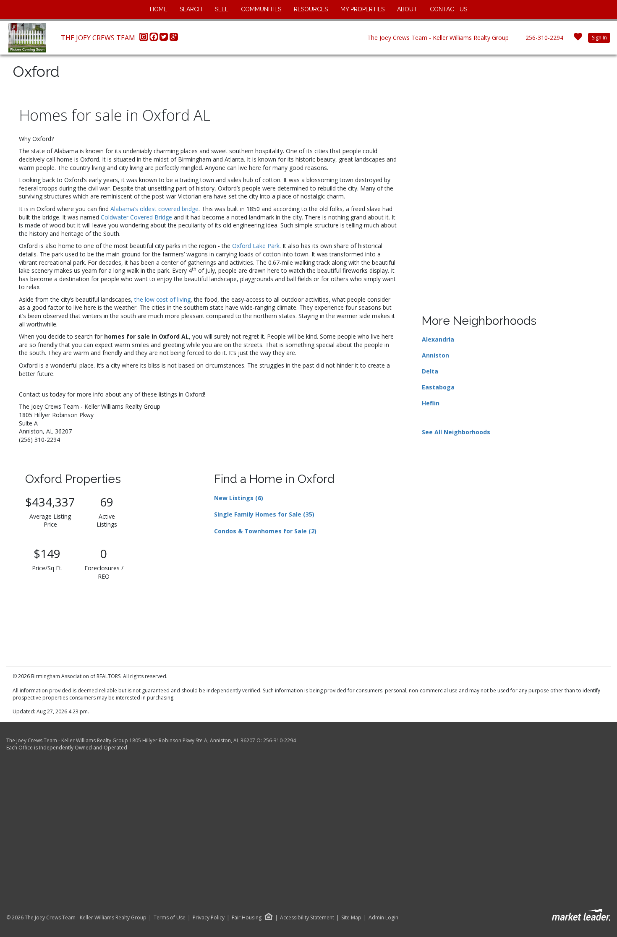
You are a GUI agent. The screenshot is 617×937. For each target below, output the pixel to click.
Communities (261, 9)
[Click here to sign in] (578, 39)
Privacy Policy (209, 917)
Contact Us (448, 9)
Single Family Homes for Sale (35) (264, 514)
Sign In (599, 37)
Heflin (430, 403)
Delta (430, 371)
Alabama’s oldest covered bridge (154, 209)
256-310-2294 (544, 38)
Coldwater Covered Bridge (136, 217)
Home (158, 9)
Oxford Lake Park (256, 246)
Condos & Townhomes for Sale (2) (265, 531)
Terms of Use (170, 917)
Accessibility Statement (307, 917)
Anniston (435, 355)
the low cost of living (162, 299)
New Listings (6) (238, 498)
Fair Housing (246, 917)
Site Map (351, 917)
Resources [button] (311, 9)
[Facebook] (154, 39)
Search (191, 9)
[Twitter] (164, 39)
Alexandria (438, 339)
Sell (221, 9)
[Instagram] (144, 39)
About (407, 9)
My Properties (362, 9)
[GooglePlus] (174, 39)
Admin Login (383, 917)
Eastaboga (438, 387)
